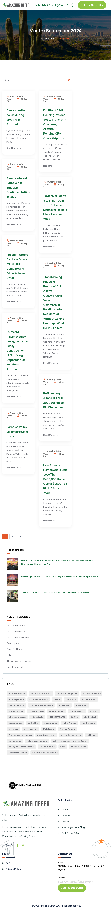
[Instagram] (23, 845)
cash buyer (71, 699)
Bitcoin (56, 699)
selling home (15, 740)
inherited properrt (17, 717)
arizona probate (16, 699)
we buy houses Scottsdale (45, 752)
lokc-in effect (89, 717)
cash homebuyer (16, 705)
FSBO (9, 655)
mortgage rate (31, 729)
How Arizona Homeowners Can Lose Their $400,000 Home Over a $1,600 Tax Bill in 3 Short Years (55, 479)
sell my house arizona (36, 740)
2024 (52, 38)
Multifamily (48, 729)
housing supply (77, 711)
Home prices (81, 705)
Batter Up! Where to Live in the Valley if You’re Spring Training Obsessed (60, 576)
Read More (12, 148)
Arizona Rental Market (18, 637)
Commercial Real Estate (41, 705)
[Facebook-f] (17, 845)
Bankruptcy (13, 643)
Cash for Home (15, 649)
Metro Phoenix (69, 723)
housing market (56, 711)
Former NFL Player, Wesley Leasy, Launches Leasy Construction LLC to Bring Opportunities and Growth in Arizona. (17, 350)
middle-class (88, 723)
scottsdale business (71, 735)
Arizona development (67, 693)
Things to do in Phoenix (19, 661)
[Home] (16, 5)
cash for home (89, 699)
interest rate (37, 717)
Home (44, 38)
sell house (91, 735)
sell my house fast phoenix (21, 746)
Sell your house (47, 746)
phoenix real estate (46, 735)
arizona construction (41, 693)
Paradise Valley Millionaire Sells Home (17, 431)
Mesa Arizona (50, 723)
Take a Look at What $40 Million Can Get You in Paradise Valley (55, 592)
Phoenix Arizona (67, 729)
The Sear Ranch (78, 746)
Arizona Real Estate (17, 631)
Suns (62, 746)
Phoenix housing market (20, 735)
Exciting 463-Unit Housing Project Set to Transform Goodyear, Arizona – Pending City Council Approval (55, 124)
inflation (94, 711)
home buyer (64, 705)
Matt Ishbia (33, 723)
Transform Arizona (18, 752)
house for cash (36, 711)
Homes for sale (16, 711)
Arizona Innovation (92, 693)
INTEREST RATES (57, 717)
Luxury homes (15, 723)
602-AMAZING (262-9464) (54, 5)
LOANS (74, 717)
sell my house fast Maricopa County (70, 740)
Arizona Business (16, 625)
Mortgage (13, 729)
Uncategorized (15, 667)
